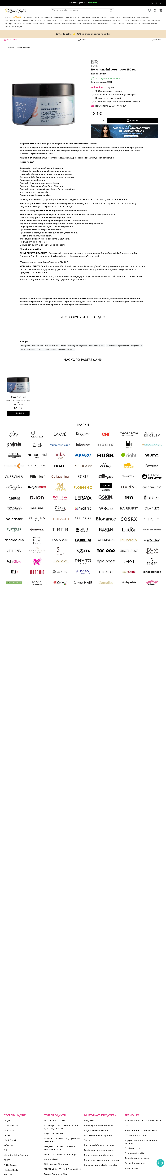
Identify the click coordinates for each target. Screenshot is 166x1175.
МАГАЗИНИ (84, 40)
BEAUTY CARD (12, 40)
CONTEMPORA (11, 1126)
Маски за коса (50, 349)
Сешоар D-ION (51, 1159)
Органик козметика (134, 1163)
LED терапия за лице (135, 1135)
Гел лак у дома (131, 1168)
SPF (126, 1126)
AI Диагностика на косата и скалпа (143, 1121)
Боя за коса (90, 1121)
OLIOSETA (9, 1131)
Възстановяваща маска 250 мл (18, 401)
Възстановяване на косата (99, 1145)
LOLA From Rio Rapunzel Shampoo (61, 1155)
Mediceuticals (11, 1170)
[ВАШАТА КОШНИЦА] (160, 10)
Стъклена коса (132, 1148)
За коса (40, 349)
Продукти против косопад (98, 1155)
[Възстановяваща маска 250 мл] (18, 380)
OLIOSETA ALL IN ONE (54, 1121)
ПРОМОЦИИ (157, 40)
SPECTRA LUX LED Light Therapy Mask (62, 1169)
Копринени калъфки (134, 1153)
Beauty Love (25, 346)
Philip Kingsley (10, 1165)
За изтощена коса (28, 349)
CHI (5, 1150)
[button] (8, 17)
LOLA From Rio (11, 1140)
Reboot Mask (18, 404)
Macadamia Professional (16, 1155)
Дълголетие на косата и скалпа (141, 1131)
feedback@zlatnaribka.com (129, 302)
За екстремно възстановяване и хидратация (124, 346)
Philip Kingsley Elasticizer (56, 1164)
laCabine (8, 1145)
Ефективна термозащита (98, 1150)
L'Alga (7, 1121)
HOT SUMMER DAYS (52, 346)
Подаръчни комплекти (96, 1131)
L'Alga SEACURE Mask (54, 1134)
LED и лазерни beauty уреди (98, 1135)
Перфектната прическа (137, 1158)
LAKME (7, 1135)
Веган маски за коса (97, 346)
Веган (63, 346)
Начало (11, 47)
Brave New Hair (23, 47)
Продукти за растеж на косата (101, 1160)
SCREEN (7, 1160)
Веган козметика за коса (77, 346)
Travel (87, 1140)
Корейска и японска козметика (100, 1165)
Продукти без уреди (66, 349)
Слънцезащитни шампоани (98, 1126)
